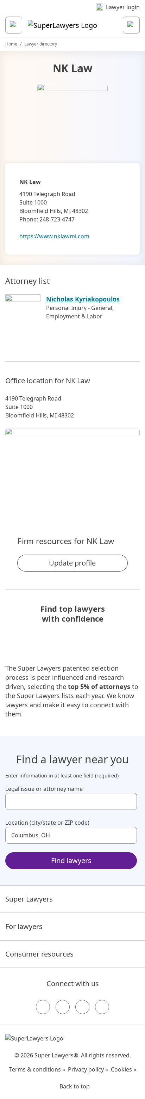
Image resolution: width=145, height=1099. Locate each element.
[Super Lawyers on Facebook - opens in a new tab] (43, 1007)
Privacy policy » (88, 1069)
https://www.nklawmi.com (54, 236)
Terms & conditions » (37, 1069)
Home (11, 44)
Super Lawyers (29, 899)
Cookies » (123, 1069)
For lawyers (24, 926)
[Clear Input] (128, 801)
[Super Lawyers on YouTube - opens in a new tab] (82, 1007)
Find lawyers (71, 860)
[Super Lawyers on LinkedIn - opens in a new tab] (102, 1007)
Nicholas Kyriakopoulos (83, 299)
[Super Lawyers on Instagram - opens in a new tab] (63, 1007)
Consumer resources (39, 954)
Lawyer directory (40, 44)
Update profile (72, 563)
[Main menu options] (13, 25)
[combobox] (71, 801)
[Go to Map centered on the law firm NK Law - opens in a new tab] (72, 470)
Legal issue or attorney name (44, 789)
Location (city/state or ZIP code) (47, 822)
